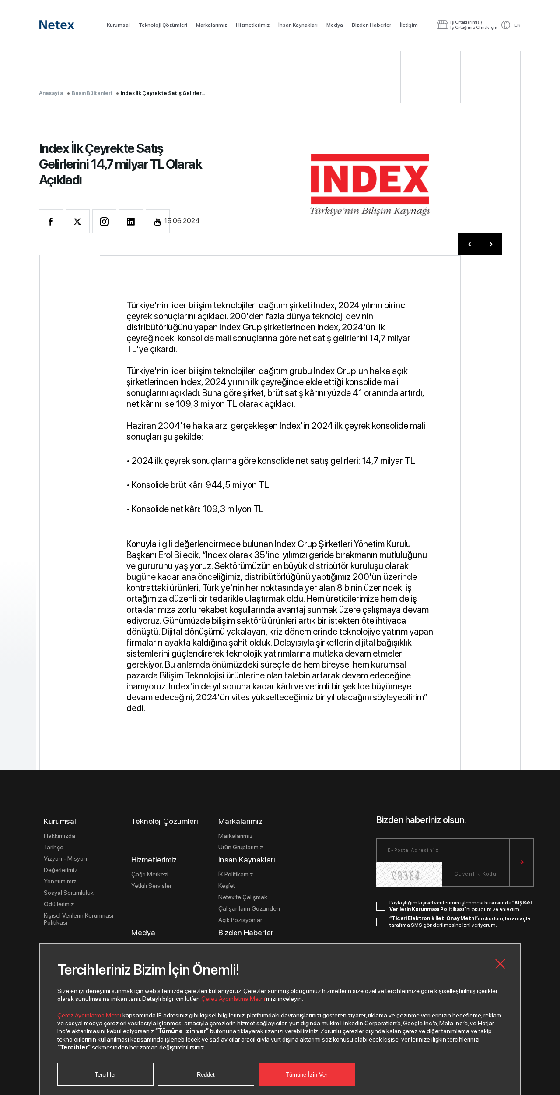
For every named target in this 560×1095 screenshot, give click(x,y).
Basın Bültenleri (92, 93)
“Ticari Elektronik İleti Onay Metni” (433, 918)
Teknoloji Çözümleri (163, 25)
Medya (334, 25)
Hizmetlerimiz (253, 25)
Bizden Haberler (371, 25)
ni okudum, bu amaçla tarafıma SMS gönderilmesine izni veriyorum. (459, 922)
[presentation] (469, 244)
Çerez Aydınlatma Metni (233, 998)
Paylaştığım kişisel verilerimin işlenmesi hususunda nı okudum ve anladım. (460, 906)
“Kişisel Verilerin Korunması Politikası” (460, 906)
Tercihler (105, 1074)
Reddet (206, 1074)
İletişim (409, 25)
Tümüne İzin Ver (306, 1074)
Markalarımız (211, 25)
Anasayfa (51, 93)
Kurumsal (118, 25)
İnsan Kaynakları (298, 25)
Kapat (500, 964)
